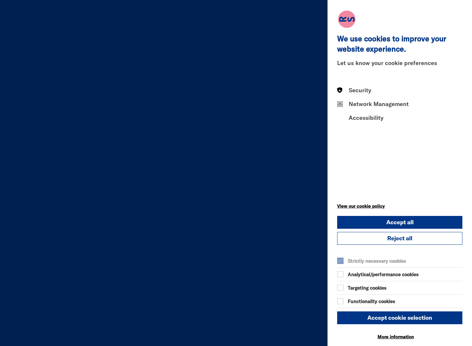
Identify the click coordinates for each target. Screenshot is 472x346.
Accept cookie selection (399, 317)
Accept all (400, 222)
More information (396, 337)
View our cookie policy (361, 206)
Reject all (399, 238)
